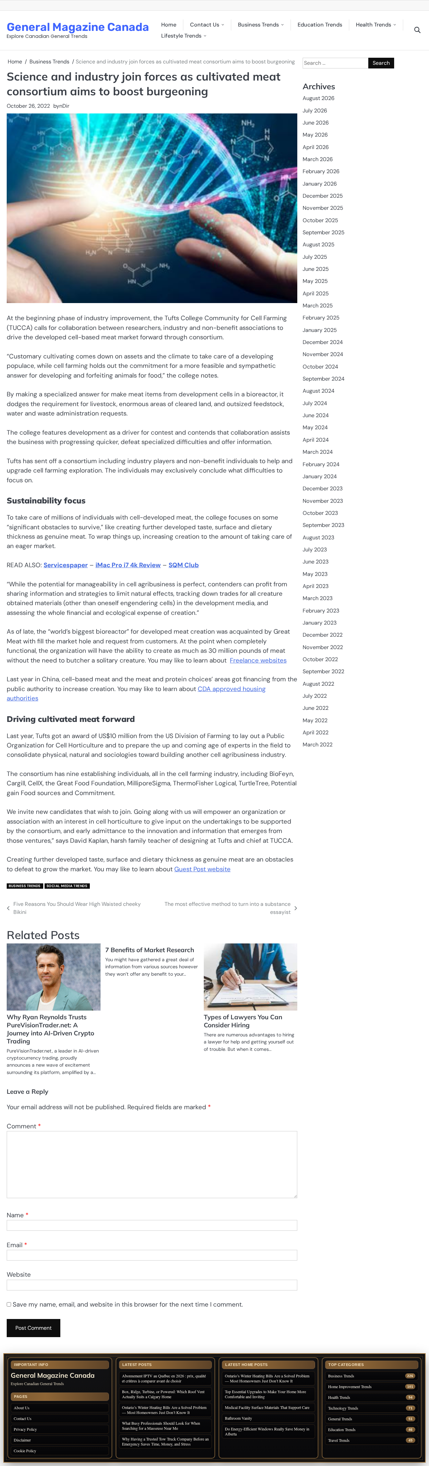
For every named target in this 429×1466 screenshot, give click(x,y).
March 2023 (318, 598)
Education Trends (320, 24)
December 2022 (323, 634)
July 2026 (315, 110)
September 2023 (324, 525)
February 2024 (321, 464)
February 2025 (321, 317)
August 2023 (318, 537)
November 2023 (323, 500)
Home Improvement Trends (350, 1386)
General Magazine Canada (78, 27)
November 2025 (323, 207)
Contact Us (204, 24)
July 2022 (315, 695)
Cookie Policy (25, 1450)
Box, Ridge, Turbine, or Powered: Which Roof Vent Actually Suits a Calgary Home (163, 1394)
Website (19, 1274)
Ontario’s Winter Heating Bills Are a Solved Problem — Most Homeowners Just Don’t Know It (164, 1410)
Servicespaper (66, 565)
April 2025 (316, 293)
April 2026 (316, 147)
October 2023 (320, 513)
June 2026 (316, 122)
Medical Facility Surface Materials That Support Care (267, 1407)
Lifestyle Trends (181, 35)
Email (17, 1245)
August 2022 (318, 683)
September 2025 (324, 232)
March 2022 (317, 744)
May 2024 (315, 427)
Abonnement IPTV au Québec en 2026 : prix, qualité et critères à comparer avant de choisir (164, 1378)
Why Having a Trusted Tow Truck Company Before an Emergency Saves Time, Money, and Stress (165, 1441)
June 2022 (315, 708)
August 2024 (318, 390)
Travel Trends (339, 1440)
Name (17, 1215)
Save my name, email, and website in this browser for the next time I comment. (128, 1304)
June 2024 (316, 415)
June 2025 (316, 269)
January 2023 (320, 622)
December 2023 (323, 488)
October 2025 (320, 220)
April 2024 (316, 439)
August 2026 (318, 98)
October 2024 (320, 366)
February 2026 (321, 171)
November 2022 (323, 647)
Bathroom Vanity (239, 1418)
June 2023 (316, 561)
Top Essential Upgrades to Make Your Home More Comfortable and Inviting (265, 1394)
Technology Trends (343, 1408)
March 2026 (318, 159)
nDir (64, 105)
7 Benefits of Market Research (149, 950)
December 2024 (323, 342)
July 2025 (315, 256)
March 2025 (318, 305)
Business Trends (258, 24)
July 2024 (315, 403)
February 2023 (321, 610)
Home (168, 24)
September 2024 (324, 378)
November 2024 (323, 354)
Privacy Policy (25, 1429)
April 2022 (315, 732)
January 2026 (320, 183)
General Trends (340, 1418)
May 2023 (315, 574)
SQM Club (184, 565)
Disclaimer (22, 1440)
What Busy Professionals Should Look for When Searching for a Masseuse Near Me (161, 1425)
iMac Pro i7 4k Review (128, 565)
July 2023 (315, 549)
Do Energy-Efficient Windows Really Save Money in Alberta (267, 1431)
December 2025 (323, 195)
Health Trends (373, 24)
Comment (24, 1126)
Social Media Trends (67, 886)
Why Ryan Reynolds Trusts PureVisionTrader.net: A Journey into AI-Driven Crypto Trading (50, 1029)
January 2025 (320, 330)
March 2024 (318, 451)
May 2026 (315, 134)
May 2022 (315, 720)
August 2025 (318, 244)
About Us (21, 1407)
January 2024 (320, 476)
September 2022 (323, 671)
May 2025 (315, 281)
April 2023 (316, 586)
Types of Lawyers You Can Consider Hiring (243, 1021)
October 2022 (320, 659)
